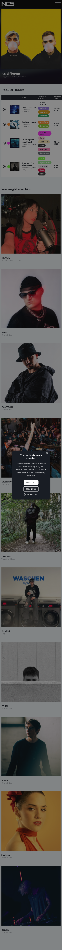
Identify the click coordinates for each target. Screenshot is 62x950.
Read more (31, 475)
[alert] (31, 475)
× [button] (47, 453)
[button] (31, 474)
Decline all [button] (31, 489)
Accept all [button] (31, 482)
